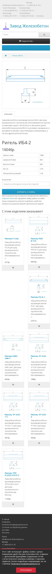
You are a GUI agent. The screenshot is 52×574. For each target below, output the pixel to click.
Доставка (5, 530)
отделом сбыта (8, 198)
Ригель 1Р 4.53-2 (38, 415)
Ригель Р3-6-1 (38, 297)
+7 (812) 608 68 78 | (10, 10)
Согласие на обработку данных (14, 527)
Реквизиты (6, 522)
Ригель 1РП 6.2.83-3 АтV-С (12, 474)
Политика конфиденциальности (25, 563)
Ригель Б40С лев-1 (11, 357)
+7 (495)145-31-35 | (33, 5)
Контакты (40, 16)
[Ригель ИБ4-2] (26, 85)
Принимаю (26, 570)
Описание (8, 114)
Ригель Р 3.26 (11, 238)
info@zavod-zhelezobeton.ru (14, 5)
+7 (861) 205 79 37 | (10, 16)
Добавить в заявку (26, 191)
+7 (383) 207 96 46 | (27, 16)
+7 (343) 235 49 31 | (27, 10)
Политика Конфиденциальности (15, 525)
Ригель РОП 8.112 (37, 239)
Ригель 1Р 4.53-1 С (12, 415)
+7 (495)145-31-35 (9, 544)
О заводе (5, 519)
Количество (6, 180)
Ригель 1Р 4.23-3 (38, 357)
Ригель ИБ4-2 (17, 55)
